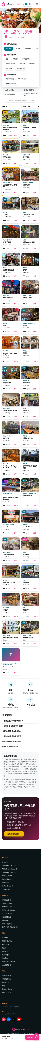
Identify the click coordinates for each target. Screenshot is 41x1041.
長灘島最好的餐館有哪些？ (13, 721)
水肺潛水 (5, 951)
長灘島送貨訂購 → (14, 834)
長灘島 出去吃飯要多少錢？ (13, 726)
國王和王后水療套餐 (9, 961)
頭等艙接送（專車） (9, 910)
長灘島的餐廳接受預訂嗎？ (13, 736)
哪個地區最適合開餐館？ (12, 731)
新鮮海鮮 (15, 59)
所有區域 (8, 48)
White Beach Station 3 (9, 872)
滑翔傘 (4, 948)
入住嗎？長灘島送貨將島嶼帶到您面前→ (21, 100)
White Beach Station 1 (9, 865)
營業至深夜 (9, 68)
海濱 (7, 59)
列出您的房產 (6, 979)
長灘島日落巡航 (7, 941)
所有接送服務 (6, 900)
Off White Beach (7, 886)
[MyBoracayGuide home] (10, 4)
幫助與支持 (5, 982)
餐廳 (3, 986)
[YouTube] (19, 1019)
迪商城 (18, 48)
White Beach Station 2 (9, 869)
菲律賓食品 (26, 59)
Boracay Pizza (6, 992)
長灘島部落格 (6, 975)
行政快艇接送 (6, 917)
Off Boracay (6, 889)
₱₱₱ (11, 83)
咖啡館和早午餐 (11, 63)
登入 (28, 4)
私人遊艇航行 (6, 965)
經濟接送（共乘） (8, 907)
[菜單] (36, 4)
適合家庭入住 (21, 68)
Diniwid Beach (6, 879)
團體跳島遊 (5, 944)
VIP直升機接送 (7, 924)
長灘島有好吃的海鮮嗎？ (12, 741)
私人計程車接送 (7, 913)
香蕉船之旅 (5, 955)
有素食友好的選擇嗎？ (11, 746)
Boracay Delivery (7, 989)
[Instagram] (4, 1019)
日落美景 (22, 63)
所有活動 (5, 938)
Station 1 (28, 48)
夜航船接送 (5, 920)
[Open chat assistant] (36, 1036)
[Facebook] (9, 1019)
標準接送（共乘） (8, 903)
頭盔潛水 (5, 958)
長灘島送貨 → (32, 1037)
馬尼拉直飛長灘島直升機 (10, 927)
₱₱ (22, 79)
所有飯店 (5, 862)
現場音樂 (32, 63)
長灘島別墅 (5, 882)
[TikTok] (14, 1019)
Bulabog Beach (7, 876)
